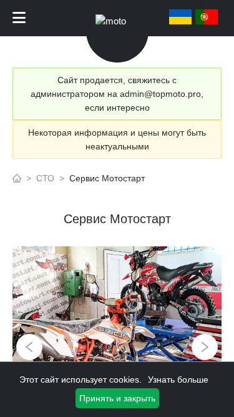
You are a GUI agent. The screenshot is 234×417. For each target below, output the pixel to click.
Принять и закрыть (117, 398)
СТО (45, 178)
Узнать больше (178, 379)
